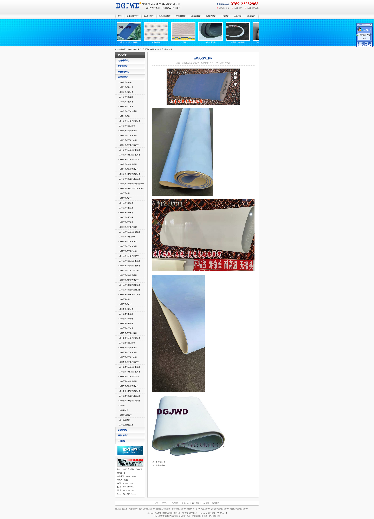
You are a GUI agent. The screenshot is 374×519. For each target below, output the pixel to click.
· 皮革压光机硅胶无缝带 (127, 275)
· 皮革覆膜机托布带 (125, 323)
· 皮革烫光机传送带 (125, 92)
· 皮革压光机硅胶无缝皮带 (128, 280)
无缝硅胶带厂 (133, 16)
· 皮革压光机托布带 (125, 217)
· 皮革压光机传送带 (125, 208)
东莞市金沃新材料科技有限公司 (168, 513)
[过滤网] (171, 40)
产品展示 (175, 503)
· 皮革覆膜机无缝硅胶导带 (128, 377)
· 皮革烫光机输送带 (125, 87)
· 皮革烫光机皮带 (125, 82)
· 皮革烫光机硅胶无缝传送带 (129, 174)
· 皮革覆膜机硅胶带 (125, 319)
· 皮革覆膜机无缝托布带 (127, 357)
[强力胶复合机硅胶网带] (116, 40)
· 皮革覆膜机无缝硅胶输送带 (129, 338)
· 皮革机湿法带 (124, 420)
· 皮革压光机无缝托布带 (127, 251)
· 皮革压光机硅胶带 (125, 213)
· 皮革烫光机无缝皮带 (126, 126)
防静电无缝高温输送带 (252, 42)
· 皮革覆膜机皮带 (125, 304)
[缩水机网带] (143, 40)
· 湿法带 (121, 405)
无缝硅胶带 (133, 509)
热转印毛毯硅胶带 (203, 509)
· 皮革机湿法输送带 (125, 425)
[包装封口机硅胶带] (225, 40)
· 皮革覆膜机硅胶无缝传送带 (129, 391)
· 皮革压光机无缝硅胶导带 (128, 270)
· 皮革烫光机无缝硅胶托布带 (129, 155)
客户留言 (195, 503)
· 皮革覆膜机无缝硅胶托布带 (129, 372)
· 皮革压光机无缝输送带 (127, 246)
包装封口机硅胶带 (225, 42)
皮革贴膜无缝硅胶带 (147, 509)
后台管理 (211, 513)
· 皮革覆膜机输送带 (125, 309)
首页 (120, 16)
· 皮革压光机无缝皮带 (126, 237)
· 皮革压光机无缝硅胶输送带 (129, 232)
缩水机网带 (143, 42)
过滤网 (170, 42)
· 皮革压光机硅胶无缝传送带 (129, 285)
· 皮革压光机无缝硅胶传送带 (129, 261)
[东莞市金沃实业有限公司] (148, 6)
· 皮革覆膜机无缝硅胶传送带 (129, 367)
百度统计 (221, 513)
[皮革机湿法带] (198, 40)
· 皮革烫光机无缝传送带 (127, 131)
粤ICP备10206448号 (189, 513)
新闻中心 (185, 503)
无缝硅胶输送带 (121, 509)
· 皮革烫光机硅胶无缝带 (127, 164)
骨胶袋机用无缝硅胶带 (239, 509)
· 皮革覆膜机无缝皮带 (126, 343)
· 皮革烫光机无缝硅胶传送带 (129, 150)
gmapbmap (203, 513)
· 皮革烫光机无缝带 (125, 106)
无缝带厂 (225, 16)
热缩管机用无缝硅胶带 (220, 509)
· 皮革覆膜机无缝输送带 (127, 352)
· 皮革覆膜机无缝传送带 (127, 348)
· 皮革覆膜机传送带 (125, 314)
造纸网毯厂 (196, 16)
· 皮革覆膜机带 (124, 299)
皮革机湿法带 (198, 42)
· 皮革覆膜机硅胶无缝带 (127, 381)
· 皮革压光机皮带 (125, 198)
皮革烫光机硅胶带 (150, 49)
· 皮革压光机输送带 (125, 203)
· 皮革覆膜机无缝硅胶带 (127, 333)
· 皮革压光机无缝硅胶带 (127, 227)
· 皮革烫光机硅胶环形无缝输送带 (131, 184)
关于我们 (164, 503)
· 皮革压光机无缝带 (125, 222)
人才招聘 (205, 503)
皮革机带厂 (181, 16)
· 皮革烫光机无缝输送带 (127, 135)
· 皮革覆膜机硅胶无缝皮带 (128, 386)
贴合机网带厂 (165, 16)
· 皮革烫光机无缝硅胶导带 (128, 160)
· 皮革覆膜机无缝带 (125, 328)
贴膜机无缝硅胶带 (179, 509)
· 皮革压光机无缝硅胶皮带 (128, 256)
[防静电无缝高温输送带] (252, 40)
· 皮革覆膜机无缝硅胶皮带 (128, 362)
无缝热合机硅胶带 (163, 509)
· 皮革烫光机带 (124, 116)
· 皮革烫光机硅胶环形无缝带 (129, 179)
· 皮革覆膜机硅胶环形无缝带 (129, 396)
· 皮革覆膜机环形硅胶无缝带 (129, 401)
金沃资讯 (238, 16)
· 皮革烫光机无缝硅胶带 (127, 111)
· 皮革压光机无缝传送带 (127, 242)
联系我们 (251, 16)
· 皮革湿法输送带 (125, 415)
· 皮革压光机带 (124, 193)
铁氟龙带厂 (211, 16)
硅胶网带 (190, 509)
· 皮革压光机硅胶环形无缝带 (129, 290)
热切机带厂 (149, 16)
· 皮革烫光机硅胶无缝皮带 (128, 169)
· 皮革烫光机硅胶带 (125, 97)
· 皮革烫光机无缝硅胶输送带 (129, 121)
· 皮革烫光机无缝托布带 (127, 140)
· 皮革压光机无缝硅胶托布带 (129, 266)
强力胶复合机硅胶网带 (116, 42)
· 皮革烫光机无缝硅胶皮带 (128, 145)
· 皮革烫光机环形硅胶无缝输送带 (131, 188)
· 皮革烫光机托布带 (125, 102)
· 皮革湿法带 (123, 410)
